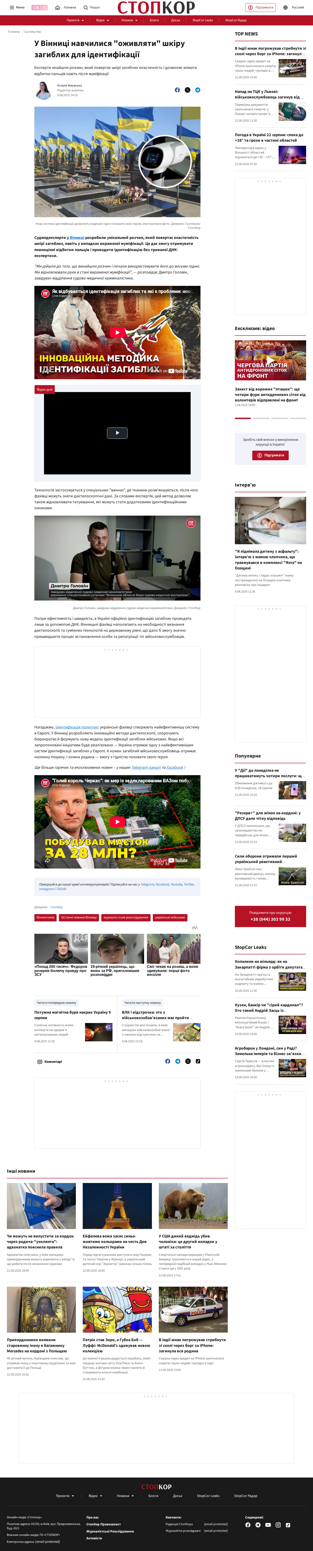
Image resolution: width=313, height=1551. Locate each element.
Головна (14, 32)
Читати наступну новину (142, 1002)
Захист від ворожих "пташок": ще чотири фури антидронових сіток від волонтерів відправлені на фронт (270, 394)
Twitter (188, 884)
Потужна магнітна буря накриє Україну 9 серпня (72, 1015)
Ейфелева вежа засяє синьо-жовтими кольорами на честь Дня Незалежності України (115, 1241)
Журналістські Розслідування (110, 1531)
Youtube (176, 884)
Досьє (175, 20)
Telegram (147, 884)
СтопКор (56, 907)
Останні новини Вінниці (79, 917)
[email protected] (47, 1541)
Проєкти (73, 20)
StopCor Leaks (202, 20)
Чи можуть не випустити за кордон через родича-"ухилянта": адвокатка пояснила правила (40, 1241)
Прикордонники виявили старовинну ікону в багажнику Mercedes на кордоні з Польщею (37, 1345)
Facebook (162, 884)
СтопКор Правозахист (103, 1524)
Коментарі (53, 1061)
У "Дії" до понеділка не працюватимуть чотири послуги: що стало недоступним (269, 776)
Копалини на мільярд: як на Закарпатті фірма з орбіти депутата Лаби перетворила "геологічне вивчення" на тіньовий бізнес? (268, 970)
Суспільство (32, 32)
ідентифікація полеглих (76, 727)
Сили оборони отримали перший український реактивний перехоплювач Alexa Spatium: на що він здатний (268, 864)
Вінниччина (45, 917)
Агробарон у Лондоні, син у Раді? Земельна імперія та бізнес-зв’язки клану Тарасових (268, 1053)
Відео (100, 20)
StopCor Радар (236, 20)
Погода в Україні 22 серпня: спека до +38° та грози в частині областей (269, 137)
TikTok (60, 889)
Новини (127, 20)
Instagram (46, 889)
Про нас (92, 1517)
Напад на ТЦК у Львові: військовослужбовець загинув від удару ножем (267, 97)
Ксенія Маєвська (69, 86)
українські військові (170, 917)
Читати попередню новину (56, 1002)
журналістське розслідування (126, 917)
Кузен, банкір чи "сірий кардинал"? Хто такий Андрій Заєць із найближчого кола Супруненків (269, 1010)
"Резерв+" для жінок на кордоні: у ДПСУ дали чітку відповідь (268, 815)
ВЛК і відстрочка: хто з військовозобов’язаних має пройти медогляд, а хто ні (155, 1018)
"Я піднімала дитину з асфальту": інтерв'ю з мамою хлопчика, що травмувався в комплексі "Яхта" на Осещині (268, 560)
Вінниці (76, 238)
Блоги (154, 20)
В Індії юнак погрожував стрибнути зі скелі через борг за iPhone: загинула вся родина (192, 1345)
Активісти (94, 1538)
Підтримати (264, 7)
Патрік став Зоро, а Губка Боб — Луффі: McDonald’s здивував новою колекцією (116, 1345)
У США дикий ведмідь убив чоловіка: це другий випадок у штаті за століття (188, 1241)
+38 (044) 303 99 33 (270, 919)
